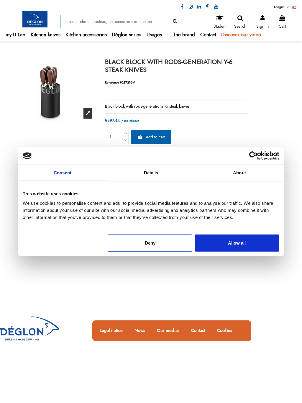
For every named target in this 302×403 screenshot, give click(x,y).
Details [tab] (151, 172)
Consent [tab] (62, 172)
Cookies (224, 331)
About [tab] (239, 172)
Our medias (168, 331)
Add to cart (155, 137)
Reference (112, 82)
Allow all (237, 242)
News (139, 331)
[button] (45, 34)
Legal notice (111, 331)
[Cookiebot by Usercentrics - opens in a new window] (253, 155)
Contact (198, 331)
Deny (150, 242)
